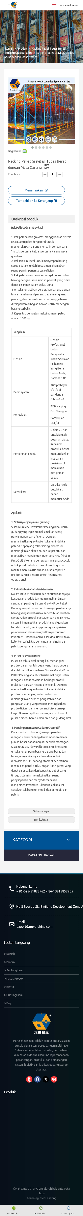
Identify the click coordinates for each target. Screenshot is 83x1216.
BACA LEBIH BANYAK (41, 855)
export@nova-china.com (35, 926)
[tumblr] (29, 1079)
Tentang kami (14, 970)
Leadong (51, 1198)
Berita (10, 986)
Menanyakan (34, 190)
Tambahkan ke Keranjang (34, 200)
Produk (10, 962)
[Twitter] (46, 1079)
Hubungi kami (14, 995)
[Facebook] (37, 1079)
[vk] (54, 1079)
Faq (8, 1003)
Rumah (10, 954)
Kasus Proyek (14, 978)
